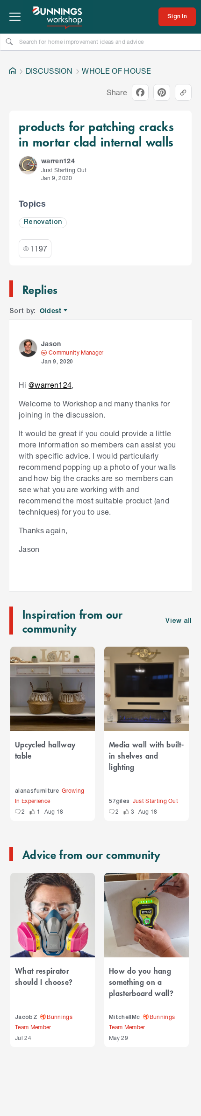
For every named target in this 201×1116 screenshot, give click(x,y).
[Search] (9, 42)
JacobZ (26, 1017)
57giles (119, 801)
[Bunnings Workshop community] (58, 16)
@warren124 (50, 384)
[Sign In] (177, 16)
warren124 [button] (58, 161)
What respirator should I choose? (43, 976)
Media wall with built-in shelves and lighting (146, 755)
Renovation (43, 222)
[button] (28, 165)
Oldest (51, 311)
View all (178, 621)
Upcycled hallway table (45, 750)
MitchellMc (124, 1017)
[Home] (12, 71)
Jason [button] (51, 344)
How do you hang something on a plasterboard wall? (141, 981)
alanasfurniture (37, 791)
